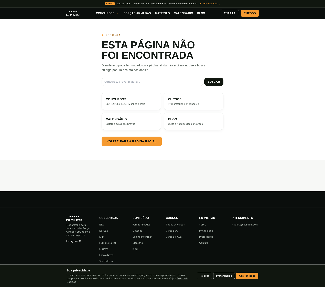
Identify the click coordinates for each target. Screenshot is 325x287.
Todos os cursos (175, 224)
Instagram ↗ (73, 241)
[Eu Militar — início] (73, 13)
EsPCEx (103, 230)
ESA (101, 224)
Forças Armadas (137, 13)
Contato (203, 242)
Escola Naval (106, 255)
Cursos (250, 13)
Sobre (202, 224)
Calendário (183, 13)
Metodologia (206, 230)
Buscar (214, 81)
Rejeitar (204, 275)
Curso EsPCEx (174, 236)
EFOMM (103, 248)
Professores (206, 236)
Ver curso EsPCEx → (209, 3)
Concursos (105, 13)
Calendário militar (142, 236)
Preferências (224, 275)
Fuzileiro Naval (107, 242)
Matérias (162, 13)
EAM (101, 236)
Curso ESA (172, 230)
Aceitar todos (247, 275)
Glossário (138, 242)
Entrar (229, 13)
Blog (201, 13)
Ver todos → (106, 261)
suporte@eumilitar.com (245, 224)
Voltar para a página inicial (132, 141)
